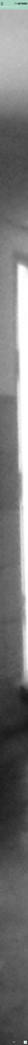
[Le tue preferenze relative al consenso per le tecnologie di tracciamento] (25, 1042)
